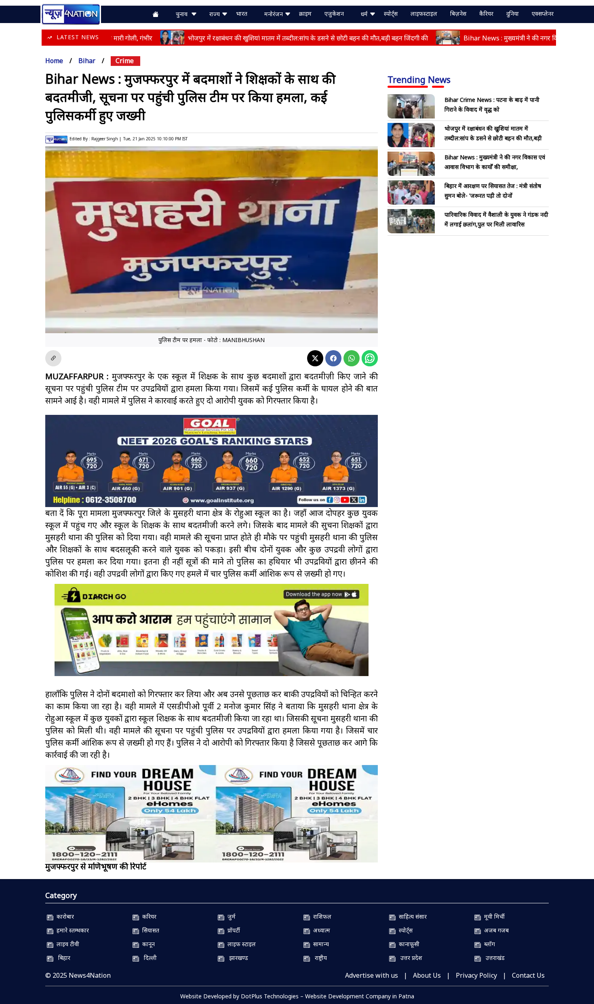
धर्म (365, 14)
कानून (147, 944)
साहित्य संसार (411, 916)
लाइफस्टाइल (424, 13)
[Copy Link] (53, 358)
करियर (147, 916)
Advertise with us (371, 975)
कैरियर (486, 13)
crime (125, 60)
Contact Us (528, 975)
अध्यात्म (320, 930)
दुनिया (512, 13)
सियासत (149, 930)
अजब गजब (495, 930)
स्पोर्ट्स (391, 13)
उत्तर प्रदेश (409, 958)
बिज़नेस (458, 13)
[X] (315, 358)
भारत (241, 13)
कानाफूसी (407, 944)
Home (54, 60)
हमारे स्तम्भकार (71, 930)
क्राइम (305, 13)
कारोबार (63, 916)
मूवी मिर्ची (493, 916)
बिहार (61, 958)
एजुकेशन (334, 13)
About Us (427, 975)
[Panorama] (211, 813)
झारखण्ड (236, 958)
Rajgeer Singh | (106, 139)
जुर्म (230, 916)
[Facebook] (333, 358)
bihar (86, 60)
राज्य (215, 14)
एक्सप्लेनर (543, 13)
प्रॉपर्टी (232, 930)
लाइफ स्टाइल (240, 944)
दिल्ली (148, 958)
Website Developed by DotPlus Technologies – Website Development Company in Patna (297, 996)
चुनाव (183, 14)
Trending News (419, 79)
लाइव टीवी (66, 944)
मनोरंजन (274, 14)
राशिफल (320, 916)
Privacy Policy (476, 975)
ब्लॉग (488, 944)
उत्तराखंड (493, 958)
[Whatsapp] (351, 358)
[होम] (70, 13)
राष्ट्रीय (318, 958)
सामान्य (319, 944)
